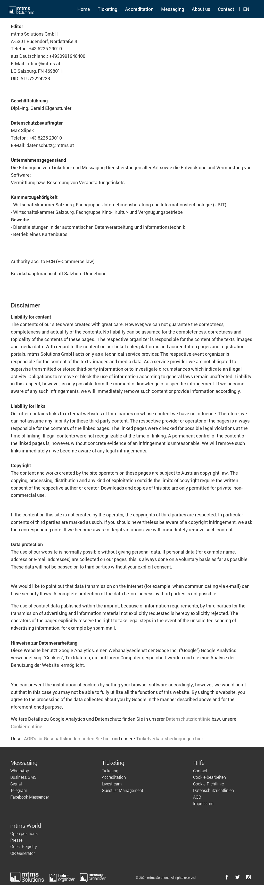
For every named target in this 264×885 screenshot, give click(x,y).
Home (83, 9)
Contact (226, 9)
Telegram (18, 790)
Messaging (172, 9)
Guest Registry (23, 846)
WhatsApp (19, 771)
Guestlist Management (122, 790)
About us (201, 9)
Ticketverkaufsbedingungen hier (169, 738)
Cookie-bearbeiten (209, 777)
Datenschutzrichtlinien (213, 790)
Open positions (24, 833)
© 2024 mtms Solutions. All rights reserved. (166, 877)
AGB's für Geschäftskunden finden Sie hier (67, 738)
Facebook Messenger (29, 797)
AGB (197, 797)
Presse (16, 840)
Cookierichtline (26, 726)
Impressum (203, 803)
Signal (16, 784)
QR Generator (22, 853)
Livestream (112, 784)
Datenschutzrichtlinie (188, 719)
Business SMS (23, 777)
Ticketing (107, 9)
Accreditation (139, 9)
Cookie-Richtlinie (208, 784)
